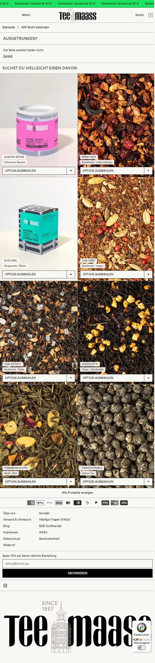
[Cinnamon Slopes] (39, 436)
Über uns (9, 513)
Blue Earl (10, 260)
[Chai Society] (39, 332)
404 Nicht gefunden (35, 27)
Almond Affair (14, 157)
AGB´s (43, 532)
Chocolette (90, 364)
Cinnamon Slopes (16, 468)
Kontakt (44, 513)
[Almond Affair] (39, 125)
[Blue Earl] (39, 229)
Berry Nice (89, 157)
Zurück (8, 56)
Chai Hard (88, 260)
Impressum (10, 532)
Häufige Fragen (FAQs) (54, 520)
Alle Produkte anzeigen (77, 493)
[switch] (140, 647)
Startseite (8, 27)
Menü (26, 15)
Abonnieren (77, 573)
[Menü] (146, 623)
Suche (139, 15)
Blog (6, 526)
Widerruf (9, 545)
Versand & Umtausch (17, 520)
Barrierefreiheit (49, 539)
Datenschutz (11, 539)
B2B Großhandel (50, 526)
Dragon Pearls (92, 468)
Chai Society (12, 364)
